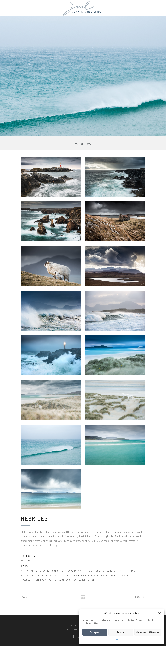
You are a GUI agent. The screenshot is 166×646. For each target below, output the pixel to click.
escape (100, 571)
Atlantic (32, 571)
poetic (52, 580)
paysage (27, 580)
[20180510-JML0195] (51, 400)
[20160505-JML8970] (51, 311)
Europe (111, 571)
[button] (159, 613)
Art (23, 571)
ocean (119, 575)
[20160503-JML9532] (51, 221)
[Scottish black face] (51, 266)
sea (75, 580)
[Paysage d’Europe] (51, 445)
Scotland (64, 580)
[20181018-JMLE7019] (115, 445)
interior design (68, 575)
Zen (94, 580)
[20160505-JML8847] (115, 311)
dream (90, 571)
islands (84, 575)
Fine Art (122, 571)
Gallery (26, 560)
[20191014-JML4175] (115, 266)
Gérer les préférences (147, 632)
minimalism (107, 575)
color (55, 571)
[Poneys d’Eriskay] (115, 400)
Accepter (94, 632)
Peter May (40, 580)
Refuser (120, 632)
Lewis (94, 575)
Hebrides (51, 575)
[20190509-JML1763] (115, 177)
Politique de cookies (121, 640)
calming (45, 571)
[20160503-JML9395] (115, 221)
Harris (39, 575)
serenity (84, 580)
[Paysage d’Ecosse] (51, 177)
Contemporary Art (73, 571)
